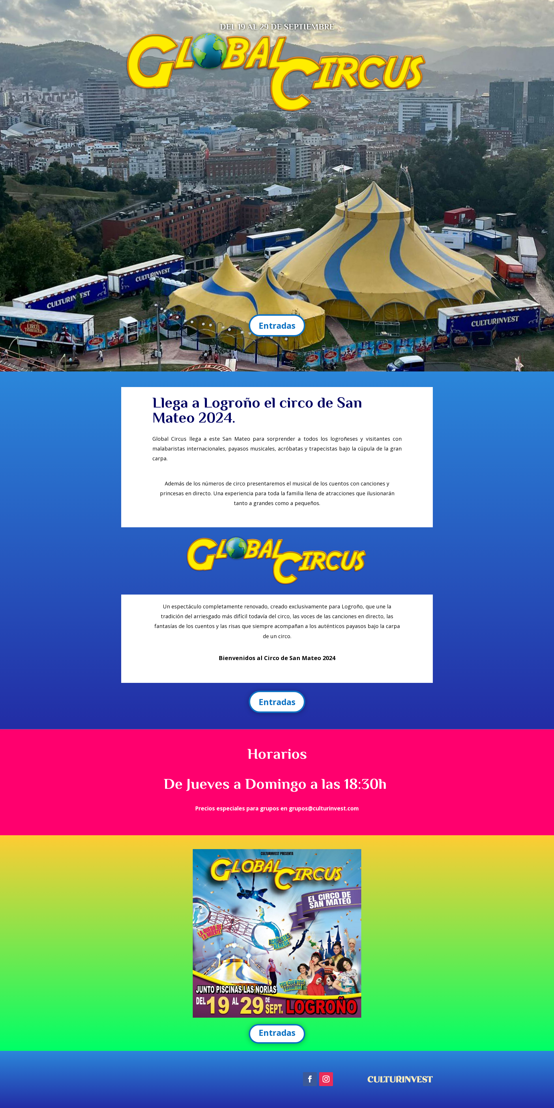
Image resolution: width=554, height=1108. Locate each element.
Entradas (277, 325)
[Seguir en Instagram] (326, 1079)
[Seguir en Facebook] (310, 1079)
